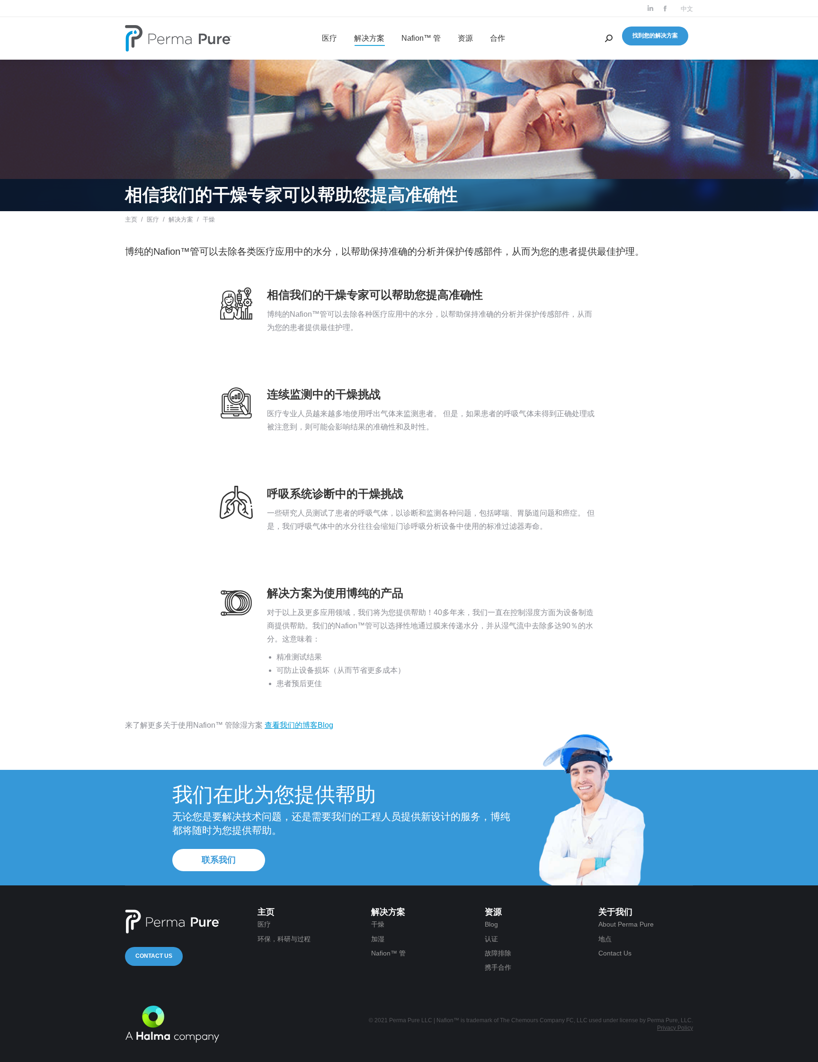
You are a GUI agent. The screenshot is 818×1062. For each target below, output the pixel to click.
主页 (131, 219)
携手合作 (498, 967)
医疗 (153, 219)
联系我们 (219, 860)
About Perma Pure (626, 924)
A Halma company (172, 1024)
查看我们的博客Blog (299, 725)
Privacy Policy (675, 1028)
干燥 (377, 924)
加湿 (377, 939)
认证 (491, 939)
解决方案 (181, 219)
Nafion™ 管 (388, 953)
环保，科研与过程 (284, 939)
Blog (491, 924)
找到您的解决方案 (655, 35)
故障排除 (498, 953)
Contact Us (153, 956)
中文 (687, 8)
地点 (605, 939)
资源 (493, 912)
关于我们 (615, 912)
